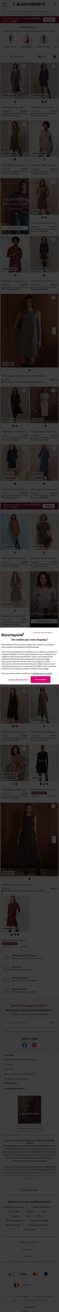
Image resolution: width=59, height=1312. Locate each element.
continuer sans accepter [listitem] (42, 632)
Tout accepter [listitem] (40, 679)
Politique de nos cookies (42, 673)
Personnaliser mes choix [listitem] (18, 679)
